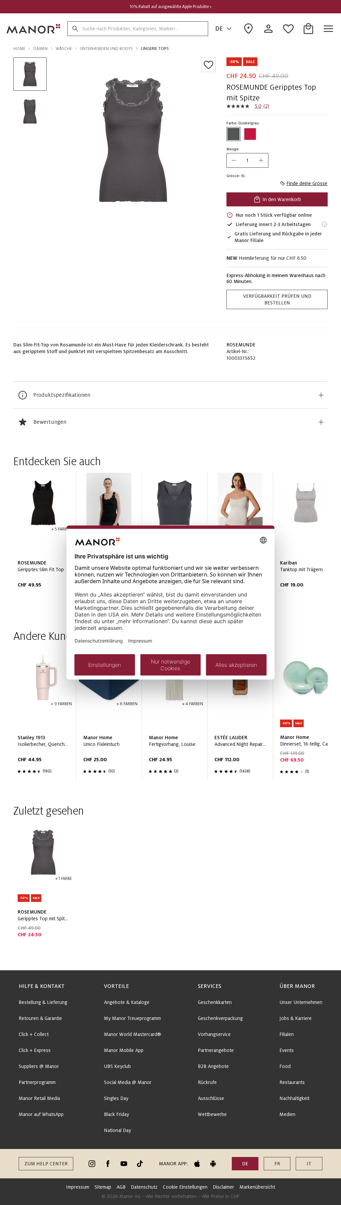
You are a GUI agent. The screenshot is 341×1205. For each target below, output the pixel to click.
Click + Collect (34, 1034)
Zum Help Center (46, 1163)
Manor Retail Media (39, 1098)
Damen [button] (40, 48)
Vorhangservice (214, 1034)
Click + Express (35, 1050)
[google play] (213, 1163)
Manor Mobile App (124, 1050)
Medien (287, 1114)
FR (277, 1163)
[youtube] (124, 1163)
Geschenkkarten (215, 1002)
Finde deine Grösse (306, 183)
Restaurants (292, 1082)
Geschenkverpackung (220, 1018)
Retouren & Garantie (40, 1018)
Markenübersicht (257, 1187)
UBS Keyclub (117, 1066)
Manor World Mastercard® (132, 1034)
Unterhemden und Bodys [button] (106, 48)
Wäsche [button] (64, 48)
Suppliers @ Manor (39, 1066)
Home (19, 48)
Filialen (286, 1034)
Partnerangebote (216, 1050)
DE (219, 28)
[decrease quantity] (234, 160)
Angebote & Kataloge (127, 1002)
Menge (232, 149)
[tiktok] (140, 1163)
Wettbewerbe (212, 1114)
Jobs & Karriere (295, 1018)
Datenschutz (144, 1187)
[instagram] (92, 1163)
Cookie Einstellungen (185, 1187)
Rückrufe (207, 1082)
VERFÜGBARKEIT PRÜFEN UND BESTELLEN (277, 299)
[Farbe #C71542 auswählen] (250, 134)
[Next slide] (303, 541)
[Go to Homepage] (33, 28)
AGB (121, 1187)
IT (309, 1163)
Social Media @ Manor (128, 1082)
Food (285, 1066)
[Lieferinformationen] (324, 224)
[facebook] (108, 1163)
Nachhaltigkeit (294, 1098)
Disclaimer (223, 1187)
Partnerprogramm (37, 1082)
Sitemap (103, 1187)
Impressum (77, 1187)
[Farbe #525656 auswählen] (233, 134)
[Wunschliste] (208, 64)
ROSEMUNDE (240, 344)
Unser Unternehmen (300, 1002)
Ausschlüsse (211, 1098)
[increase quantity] (261, 160)
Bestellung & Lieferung (43, 1002)
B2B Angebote (213, 1066)
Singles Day (116, 1098)
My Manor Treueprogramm (132, 1018)
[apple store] (197, 1163)
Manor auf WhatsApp (41, 1114)
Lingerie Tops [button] (155, 48)
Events (286, 1050)
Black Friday (116, 1114)
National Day (117, 1130)
